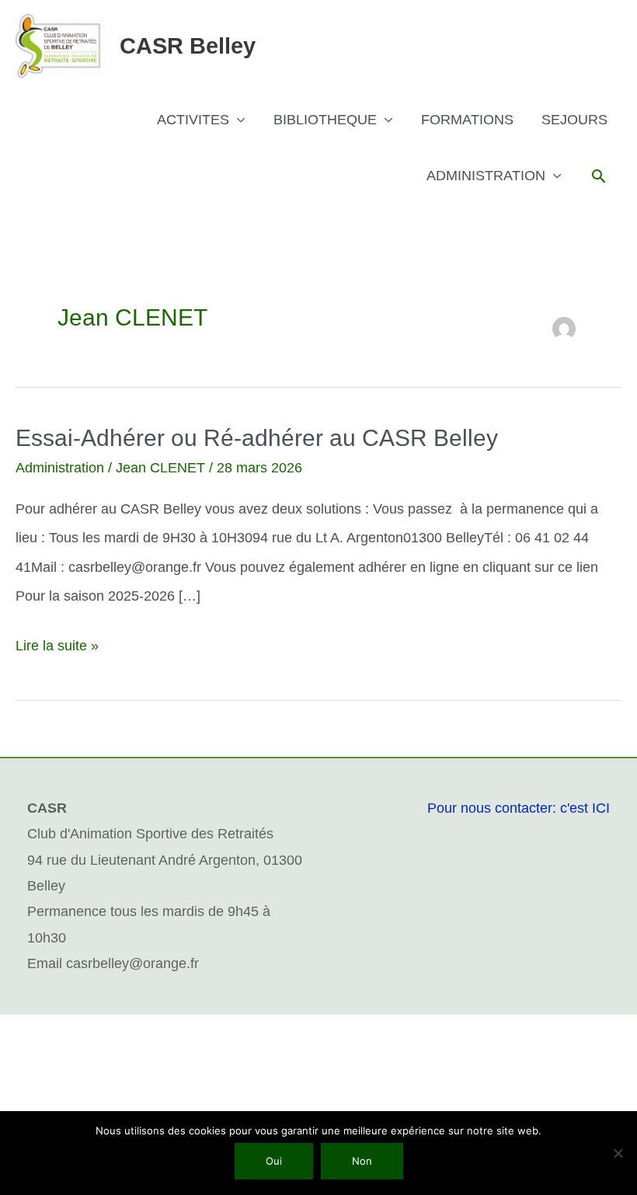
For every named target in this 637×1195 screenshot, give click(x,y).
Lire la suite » (57, 642)
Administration (60, 468)
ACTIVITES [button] (193, 119)
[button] (598, 176)
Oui (274, 1161)
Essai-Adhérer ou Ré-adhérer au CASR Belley (257, 438)
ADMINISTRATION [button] (485, 175)
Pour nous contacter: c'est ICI (518, 808)
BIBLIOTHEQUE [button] (325, 119)
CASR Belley (188, 45)
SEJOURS (574, 119)
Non (362, 1161)
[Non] (617, 1153)
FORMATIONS (467, 119)
